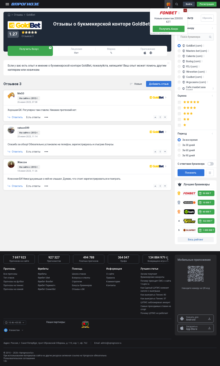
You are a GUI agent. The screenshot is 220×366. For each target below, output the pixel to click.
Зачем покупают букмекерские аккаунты (152, 275)
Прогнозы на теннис (13, 285)
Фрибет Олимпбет (47, 289)
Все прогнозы (10, 274)
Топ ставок (8, 278)
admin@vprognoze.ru (111, 343)
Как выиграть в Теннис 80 (153, 295)
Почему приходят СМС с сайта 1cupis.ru (156, 282)
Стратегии (77, 281)
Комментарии (113, 281)
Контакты (111, 285)
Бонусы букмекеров (82, 285)
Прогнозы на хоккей (13, 289)
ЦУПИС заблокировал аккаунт (155, 302)
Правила (110, 278)
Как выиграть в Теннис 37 (153, 298)
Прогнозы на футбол (13, 281)
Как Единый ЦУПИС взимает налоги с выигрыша (155, 289)
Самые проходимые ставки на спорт (156, 308)
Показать (191, 172)
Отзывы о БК (78, 289)
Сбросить (207, 18)
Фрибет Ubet (44, 278)
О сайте (110, 274)
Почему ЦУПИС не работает (154, 313)
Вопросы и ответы (81, 278)
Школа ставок (79, 274)
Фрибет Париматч (46, 285)
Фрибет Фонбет (45, 281)
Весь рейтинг (195, 239)
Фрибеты (42, 274)
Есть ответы (33, 117)
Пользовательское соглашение (19, 358)
